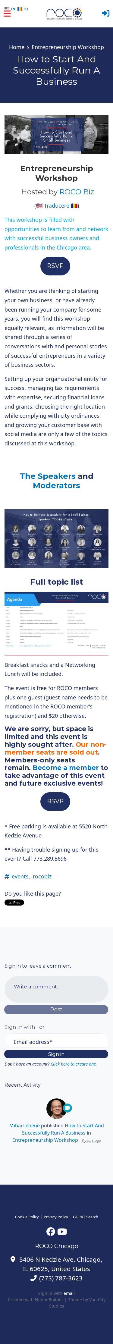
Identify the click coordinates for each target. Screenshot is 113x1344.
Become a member (66, 767)
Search (92, 1217)
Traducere (56, 205)
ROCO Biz (76, 191)
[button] (105, 13)
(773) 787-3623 (61, 1278)
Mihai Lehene (24, 1125)
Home (16, 47)
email (69, 1293)
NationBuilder (49, 1299)
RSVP (55, 265)
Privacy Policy (56, 1217)
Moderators (56, 485)
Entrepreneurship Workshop (68, 47)
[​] (50, 1231)
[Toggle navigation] (7, 13)
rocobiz (42, 876)
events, (21, 876)
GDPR (78, 1217)
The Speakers (48, 476)
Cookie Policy (27, 1217)
